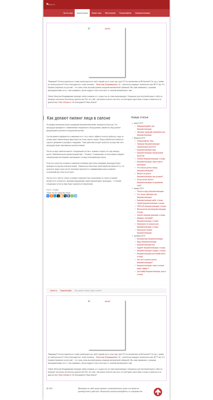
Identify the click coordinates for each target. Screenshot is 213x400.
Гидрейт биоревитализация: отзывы (151, 248)
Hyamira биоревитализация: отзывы (151, 215)
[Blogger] (61, 195)
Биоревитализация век (146, 245)
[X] (58, 195)
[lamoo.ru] (55, 4)
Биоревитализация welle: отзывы (150, 200)
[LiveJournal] (65, 195)
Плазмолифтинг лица (145, 141)
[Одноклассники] (51, 195)
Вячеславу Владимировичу (107, 84)
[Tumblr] (68, 195)
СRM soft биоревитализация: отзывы (151, 206)
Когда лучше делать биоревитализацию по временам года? (150, 182)
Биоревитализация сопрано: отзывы (151, 250)
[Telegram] (75, 195)
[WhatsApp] (72, 195)
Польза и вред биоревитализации (150, 191)
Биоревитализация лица (146, 150)
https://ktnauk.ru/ (65, 102)
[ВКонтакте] (47, 195)
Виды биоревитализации (146, 242)
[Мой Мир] (54, 195)
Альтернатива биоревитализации (150, 239)
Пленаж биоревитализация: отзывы (151, 159)
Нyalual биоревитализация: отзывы (150, 203)
